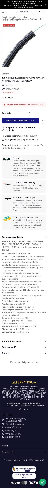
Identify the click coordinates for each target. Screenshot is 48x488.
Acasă (4, 17)
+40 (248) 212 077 (13, 431)
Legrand (5, 73)
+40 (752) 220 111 (12, 437)
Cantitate (6, 113)
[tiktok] (28, 409)
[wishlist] (42, 11)
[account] (39, 11)
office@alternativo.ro (14, 424)
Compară (9, 127)
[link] (42, 27)
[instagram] (24, 409)
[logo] (24, 11)
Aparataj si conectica (18, 17)
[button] (3, 12)
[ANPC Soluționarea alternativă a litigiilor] (24, 469)
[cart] (45, 11)
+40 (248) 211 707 (13, 427)
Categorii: (6, 145)
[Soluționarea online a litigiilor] (24, 475)
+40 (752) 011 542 (13, 434)
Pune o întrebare (27, 127)
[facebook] (20, 409)
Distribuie (9, 130)
